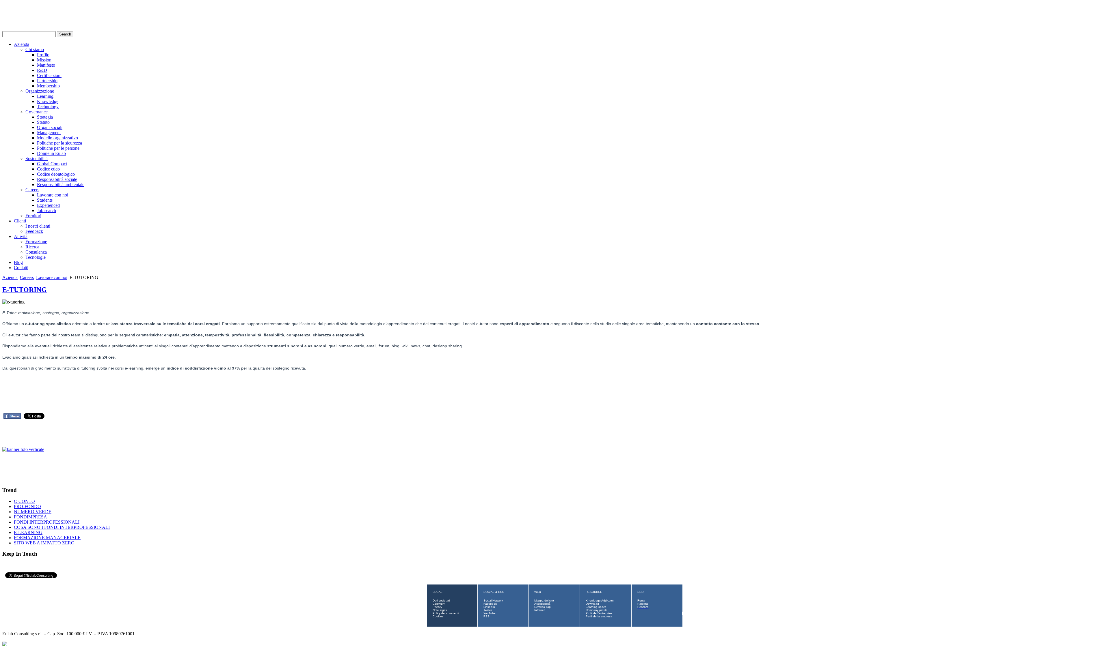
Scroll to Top (542, 606)
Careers (32, 189)
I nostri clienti (37, 226)
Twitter (487, 610)
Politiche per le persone (58, 148)
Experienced (48, 205)
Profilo (43, 54)
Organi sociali (49, 127)
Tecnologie (35, 257)
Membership (48, 85)
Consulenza (36, 252)
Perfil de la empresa (599, 616)
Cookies (438, 616)
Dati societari (441, 600)
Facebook (490, 603)
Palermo (642, 603)
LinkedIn (489, 606)
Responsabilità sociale (57, 179)
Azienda (21, 44)
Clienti (20, 220)
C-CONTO (24, 501)
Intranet (539, 610)
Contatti (21, 267)
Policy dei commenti (446, 613)
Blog (18, 262)
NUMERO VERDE (32, 511)
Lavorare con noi (52, 194)
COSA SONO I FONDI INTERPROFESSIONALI (62, 527)
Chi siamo (34, 49)
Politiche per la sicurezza (59, 142)
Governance (36, 111)
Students (45, 200)
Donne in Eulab (51, 153)
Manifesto (46, 65)
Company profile (596, 610)
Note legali (440, 610)
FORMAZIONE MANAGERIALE (47, 537)
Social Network (493, 600)
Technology (48, 106)
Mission (44, 59)
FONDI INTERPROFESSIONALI (46, 522)
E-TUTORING (24, 289)
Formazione (36, 241)
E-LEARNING (28, 532)
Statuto (43, 122)
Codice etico (48, 168)
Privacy (437, 606)
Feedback (34, 231)
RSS (486, 616)
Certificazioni (49, 75)
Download (592, 603)
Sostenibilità (36, 158)
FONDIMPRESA (30, 516)
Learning (45, 96)
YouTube (489, 613)
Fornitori (33, 215)
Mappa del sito (544, 600)
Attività (20, 236)
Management (49, 132)
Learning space (596, 606)
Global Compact (52, 163)
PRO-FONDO (27, 506)
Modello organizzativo (57, 137)
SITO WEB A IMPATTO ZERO (44, 542)
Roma (641, 600)
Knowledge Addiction (600, 600)
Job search (46, 210)
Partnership (47, 80)
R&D (42, 70)
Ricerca (32, 246)
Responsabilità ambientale (60, 184)
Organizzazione (39, 91)
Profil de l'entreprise (599, 613)
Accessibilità (542, 603)
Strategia (45, 117)
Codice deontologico (56, 174)
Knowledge (47, 101)
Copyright (439, 603)
